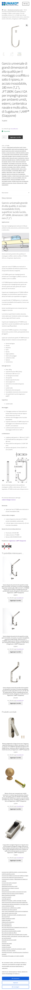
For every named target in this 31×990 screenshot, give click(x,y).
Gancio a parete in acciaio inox (20, 156)
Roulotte (4, 174)
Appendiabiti (5, 185)
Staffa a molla (5, 158)
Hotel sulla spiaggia (7, 156)
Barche (19, 165)
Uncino (15, 165)
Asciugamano (21, 174)
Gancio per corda (20, 176)
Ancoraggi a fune (11, 167)
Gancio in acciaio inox (12, 174)
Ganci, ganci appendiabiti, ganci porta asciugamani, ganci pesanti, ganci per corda (15, 149)
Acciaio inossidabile (16, 177)
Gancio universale (14, 154)
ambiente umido (15, 169)
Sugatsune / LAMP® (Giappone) (17, 541)
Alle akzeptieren (15, 978)
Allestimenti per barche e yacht (15, 10)
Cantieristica (21, 158)
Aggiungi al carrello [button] (15, 600)
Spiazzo (10, 161)
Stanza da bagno (6, 169)
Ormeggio (4, 176)
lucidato (9, 176)
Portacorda (7, 154)
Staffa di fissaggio (20, 160)
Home (5, 10)
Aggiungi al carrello (15, 137)
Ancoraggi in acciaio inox (15, 163)
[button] (27, 25)
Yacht (13, 161)
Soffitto (18, 167)
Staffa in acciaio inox (7, 183)
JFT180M (18, 172)
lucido (22, 172)
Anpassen (15, 982)
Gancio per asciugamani (22, 181)
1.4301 (25, 183)
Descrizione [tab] (5, 192)
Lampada (23, 167)
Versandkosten (14, 128)
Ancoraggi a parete (6, 181)
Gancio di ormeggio (15, 179)
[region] (15, 974)
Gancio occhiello (24, 154)
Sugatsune (10, 165)
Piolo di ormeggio (6, 177)
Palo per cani (20, 183)
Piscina (23, 179)
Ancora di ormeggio (7, 170)
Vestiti (26, 176)
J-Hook (14, 176)
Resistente (9, 172)
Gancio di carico (13, 158)
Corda (14, 172)
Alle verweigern (15, 987)
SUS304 (13, 181)
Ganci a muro (23, 169)
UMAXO (20, 170)
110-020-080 (15, 170)
